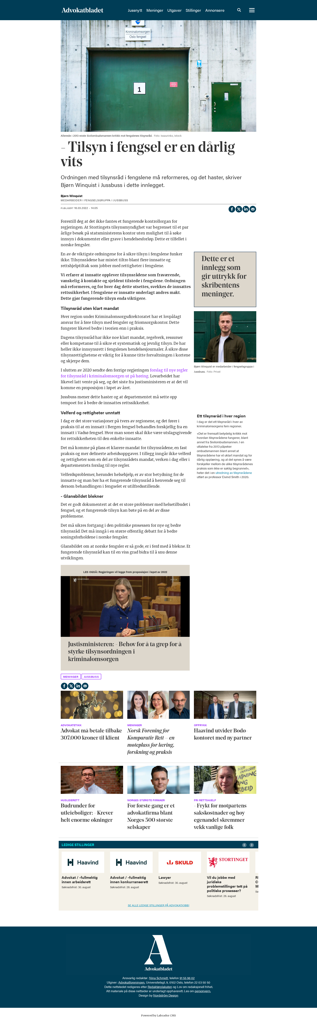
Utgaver (174, 10)
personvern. (203, 991)
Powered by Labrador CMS (158, 1015)
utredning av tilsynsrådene (234, 472)
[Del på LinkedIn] (245, 208)
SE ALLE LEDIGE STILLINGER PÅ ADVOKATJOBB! (158, 905)
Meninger (154, 10)
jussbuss (91, 676)
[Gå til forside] (92, 10)
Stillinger (193, 10)
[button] (245, 845)
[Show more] (252, 413)
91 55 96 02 (187, 978)
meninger (71, 676)
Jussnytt (135, 10)
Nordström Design (165, 995)
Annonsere (215, 10)
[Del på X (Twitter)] (238, 208)
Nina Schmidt (158, 978)
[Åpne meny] (252, 10)
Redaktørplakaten (160, 986)
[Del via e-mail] (252, 208)
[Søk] (239, 10)
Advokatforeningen (131, 982)
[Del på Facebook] (231, 208)
